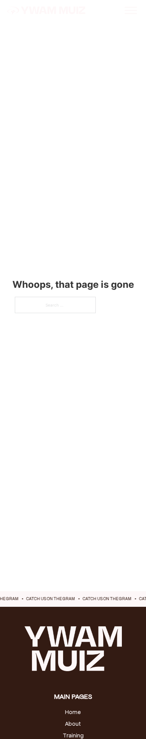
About (73, 723)
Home (73, 712)
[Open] (131, 10)
